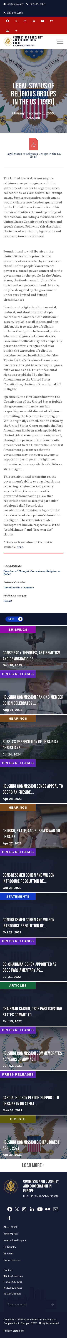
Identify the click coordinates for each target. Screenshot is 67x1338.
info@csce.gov (15, 3)
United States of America (19, 587)
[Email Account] (7, 30)
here (19, 547)
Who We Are (11, 1233)
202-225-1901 (38, 3)
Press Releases (12, 1260)
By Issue (8, 1253)
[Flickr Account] (51, 21)
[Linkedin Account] (34, 21)
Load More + (33, 1165)
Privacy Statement (14, 1330)
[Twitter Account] (16, 21)
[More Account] (16, 30)
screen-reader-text (33, 648)
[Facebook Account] (7, 21)
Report (8, 600)
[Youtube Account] (42, 21)
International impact (15, 1240)
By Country (10, 1246)
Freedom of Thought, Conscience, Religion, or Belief (32, 573)
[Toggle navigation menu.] (60, 42)
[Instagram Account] (25, 21)
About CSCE (11, 1227)
